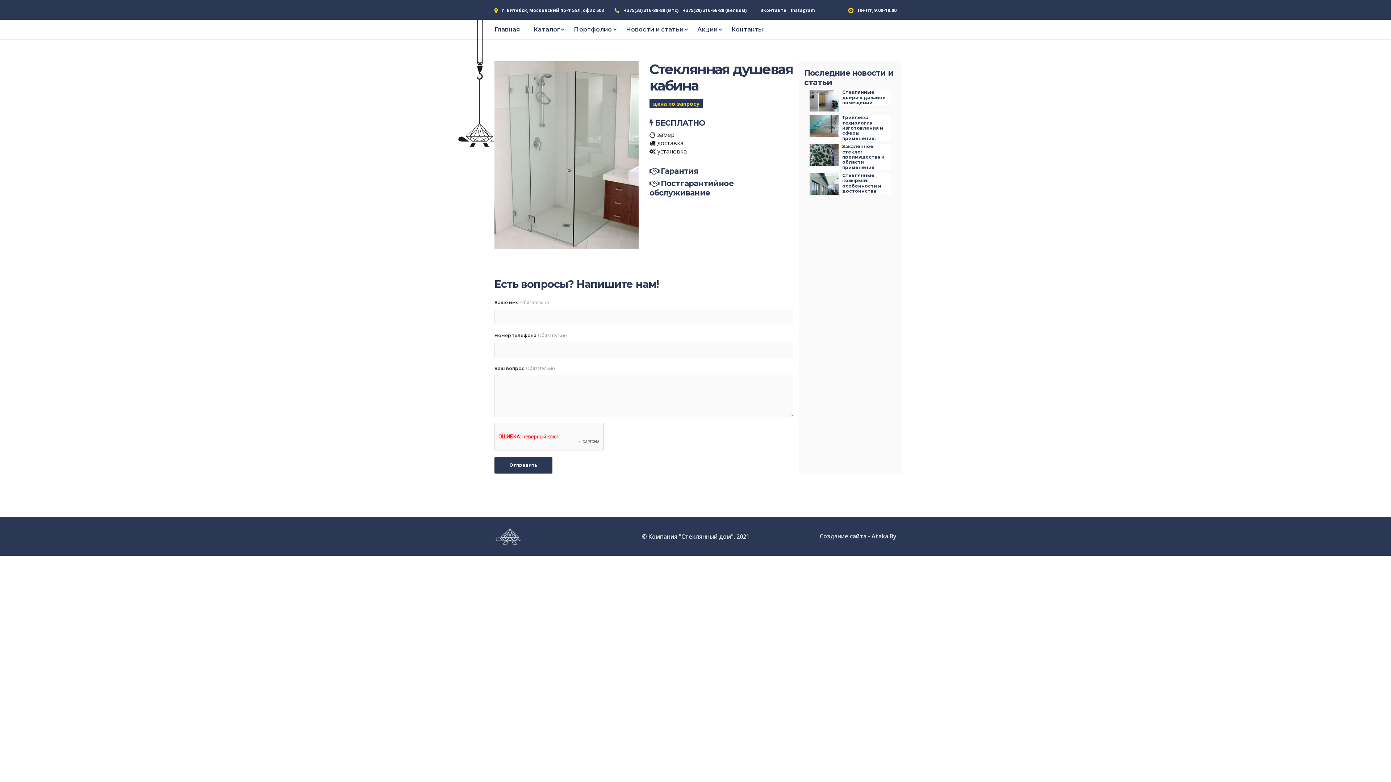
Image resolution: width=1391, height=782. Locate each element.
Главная (507, 29)
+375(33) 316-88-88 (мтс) (651, 10)
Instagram (803, 10)
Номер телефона (515, 335)
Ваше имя (506, 302)
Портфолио (593, 29)
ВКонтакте (773, 10)
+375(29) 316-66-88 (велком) (715, 10)
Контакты (747, 29)
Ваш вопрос (509, 368)
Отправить (523, 465)
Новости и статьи (655, 29)
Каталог (547, 29)
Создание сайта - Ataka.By (858, 536)
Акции (707, 29)
